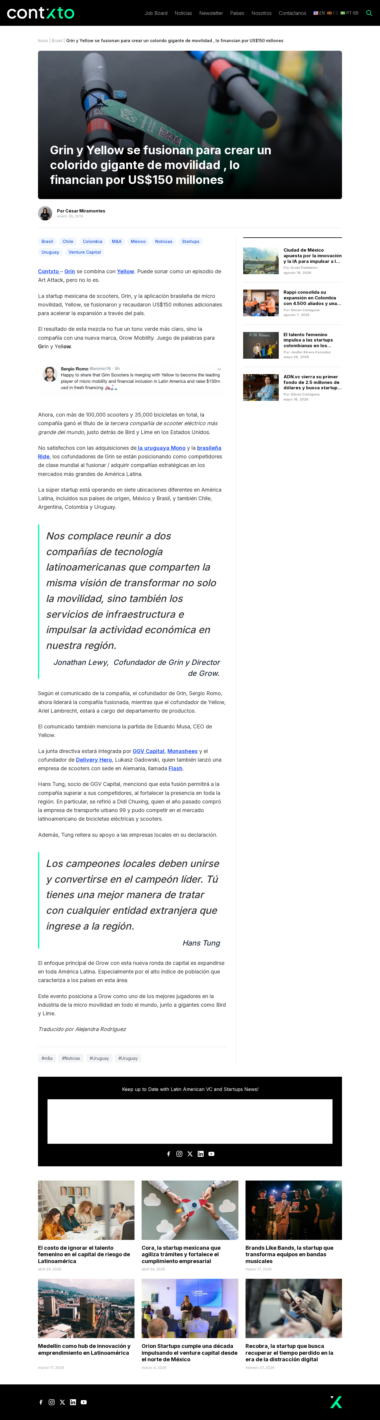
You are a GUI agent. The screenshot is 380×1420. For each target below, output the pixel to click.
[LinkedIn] (201, 1154)
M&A (116, 241)
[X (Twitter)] (190, 1154)
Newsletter (211, 13)
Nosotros (261, 13)
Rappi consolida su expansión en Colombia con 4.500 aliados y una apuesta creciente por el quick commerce (312, 303)
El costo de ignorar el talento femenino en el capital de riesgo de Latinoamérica (84, 1254)
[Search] (369, 13)
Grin (69, 271)
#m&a (47, 1058)
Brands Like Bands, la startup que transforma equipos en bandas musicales (289, 1254)
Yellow (125, 271)
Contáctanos (292, 13)
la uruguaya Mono (161, 448)
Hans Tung (201, 942)
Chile (68, 241)
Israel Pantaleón (304, 268)
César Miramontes (85, 210)
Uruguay (50, 252)
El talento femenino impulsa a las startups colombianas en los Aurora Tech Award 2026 (312, 343)
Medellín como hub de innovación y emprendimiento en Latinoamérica (84, 1349)
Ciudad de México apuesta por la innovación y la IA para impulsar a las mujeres (313, 258)
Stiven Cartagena (305, 310)
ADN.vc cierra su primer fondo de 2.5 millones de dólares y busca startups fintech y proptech (312, 385)
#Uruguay (99, 1058)
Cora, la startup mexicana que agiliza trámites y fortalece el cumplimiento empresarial (181, 1254)
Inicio (43, 40)
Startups (191, 241)
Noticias (183, 13)
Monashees (182, 751)
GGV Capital (148, 751)
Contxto (49, 271)
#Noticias (71, 1058)
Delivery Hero (94, 760)
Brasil (57, 40)
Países (237, 13)
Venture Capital (85, 252)
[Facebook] (169, 1154)
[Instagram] (179, 1154)
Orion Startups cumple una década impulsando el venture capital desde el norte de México (190, 1352)
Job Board (156, 13)
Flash (176, 768)
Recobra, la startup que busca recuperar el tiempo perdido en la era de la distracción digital (289, 1352)
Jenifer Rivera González (311, 352)
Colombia (92, 241)
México (138, 241)
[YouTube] (211, 1154)
